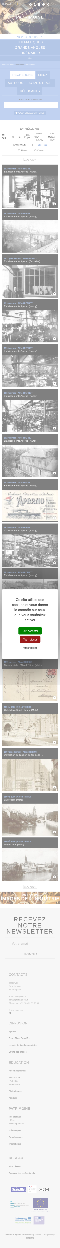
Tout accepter (30, 631)
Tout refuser (30, 639)
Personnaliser (30, 648)
